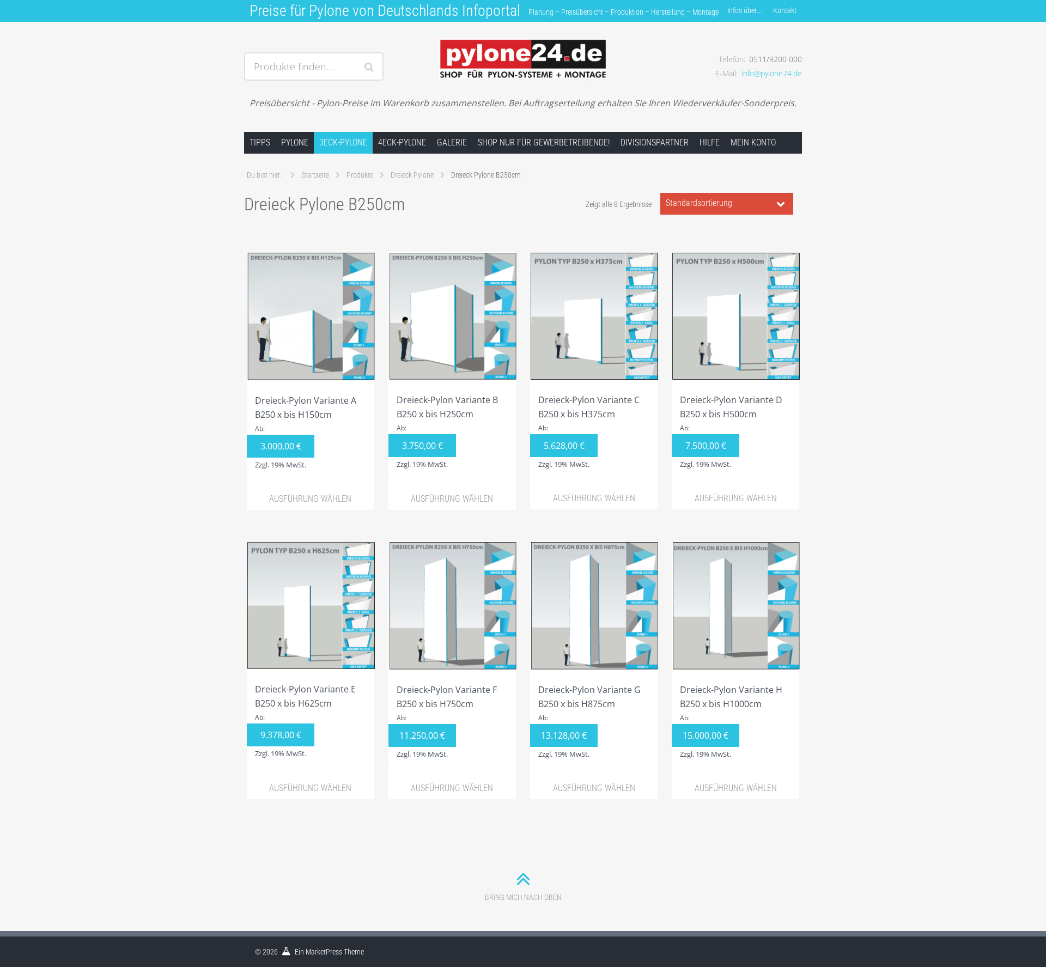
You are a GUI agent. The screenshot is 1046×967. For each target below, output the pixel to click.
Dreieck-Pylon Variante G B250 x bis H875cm (589, 721)
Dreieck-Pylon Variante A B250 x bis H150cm (305, 432)
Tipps (260, 142)
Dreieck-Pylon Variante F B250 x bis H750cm (447, 721)
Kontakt (784, 10)
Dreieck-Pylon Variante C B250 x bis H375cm (589, 431)
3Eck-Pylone (343, 142)
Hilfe (710, 142)
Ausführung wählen (310, 499)
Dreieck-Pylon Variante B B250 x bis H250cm (447, 431)
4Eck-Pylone (402, 142)
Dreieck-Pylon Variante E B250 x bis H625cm (305, 720)
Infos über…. (744, 10)
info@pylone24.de (771, 73)
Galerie (452, 142)
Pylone (294, 142)
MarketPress (324, 951)
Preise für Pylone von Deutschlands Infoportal (385, 11)
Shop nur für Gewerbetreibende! (544, 142)
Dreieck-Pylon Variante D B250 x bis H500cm (731, 431)
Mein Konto (753, 142)
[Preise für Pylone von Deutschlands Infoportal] (522, 53)
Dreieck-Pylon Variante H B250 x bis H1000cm (731, 721)
